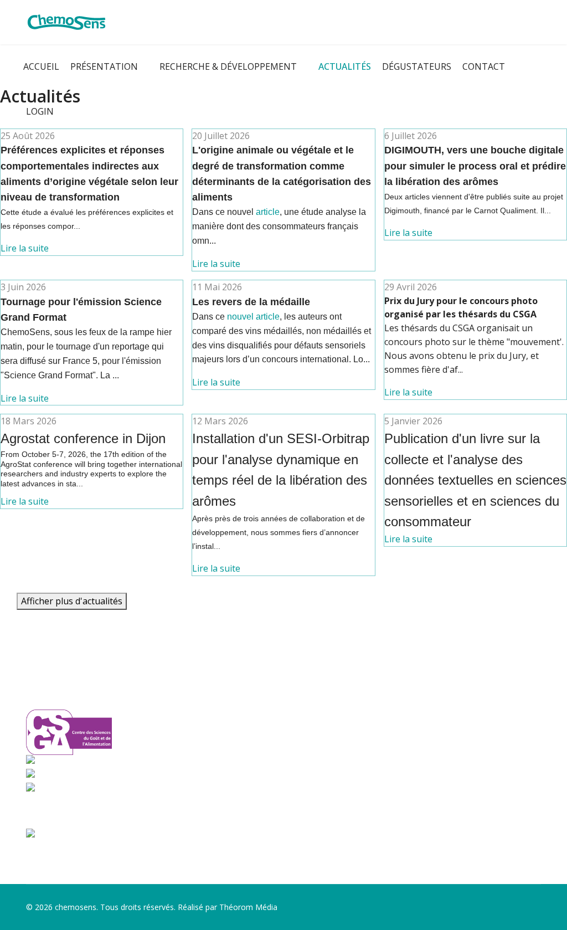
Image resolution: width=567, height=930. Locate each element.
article (268, 212)
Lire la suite (25, 248)
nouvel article (253, 316)
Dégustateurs (416, 66)
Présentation (104, 66)
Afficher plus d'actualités (71, 601)
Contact (483, 66)
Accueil (41, 66)
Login (40, 111)
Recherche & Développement (228, 66)
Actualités (344, 66)
